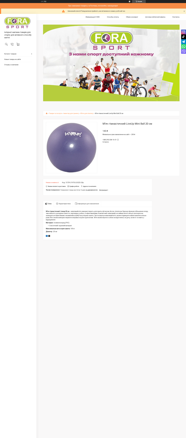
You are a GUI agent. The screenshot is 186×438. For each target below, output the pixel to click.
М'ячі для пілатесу (87, 113)
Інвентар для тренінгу (71, 113)
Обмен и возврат (132, 17)
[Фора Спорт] (18, 22)
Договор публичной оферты (155, 17)
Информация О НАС (93, 17)
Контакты (176, 17)
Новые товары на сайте (12, 59)
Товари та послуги (55, 113)
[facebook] (47, 236)
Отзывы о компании (11, 65)
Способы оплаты (113, 17)
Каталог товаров (10, 54)
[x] (49, 236)
